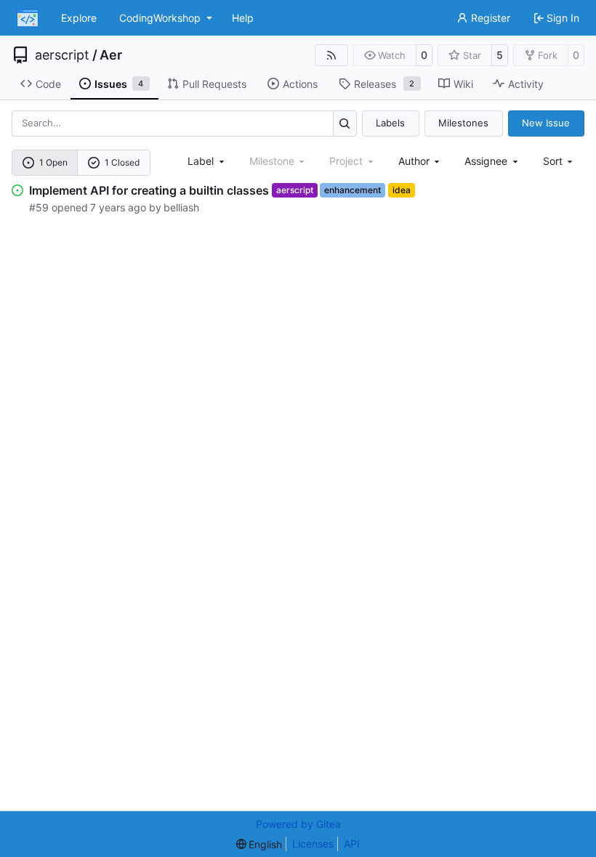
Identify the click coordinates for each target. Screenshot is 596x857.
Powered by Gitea (298, 824)
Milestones (463, 123)
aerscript (62, 55)
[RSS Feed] (331, 55)
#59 (39, 207)
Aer (111, 55)
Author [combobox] (414, 161)
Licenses (313, 843)
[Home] (27, 18)
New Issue (546, 123)
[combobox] (207, 161)
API (352, 843)
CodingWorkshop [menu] (160, 18)
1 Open (53, 162)
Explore (79, 18)
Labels (390, 123)
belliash (181, 207)
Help (243, 18)
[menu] (559, 161)
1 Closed (122, 162)
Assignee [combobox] (485, 161)
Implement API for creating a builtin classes (149, 190)
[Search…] (345, 123)
